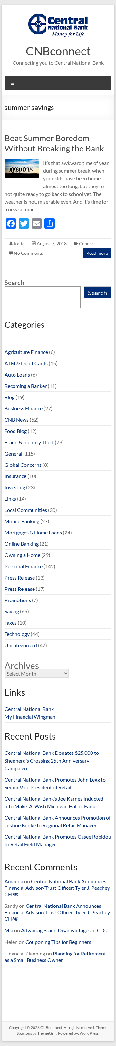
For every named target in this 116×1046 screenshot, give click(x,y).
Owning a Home (22, 555)
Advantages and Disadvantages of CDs (64, 930)
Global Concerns (23, 465)
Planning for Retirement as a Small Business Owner (55, 956)
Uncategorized (21, 645)
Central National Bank (29, 709)
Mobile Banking (22, 521)
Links (10, 498)
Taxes (11, 622)
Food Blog (16, 431)
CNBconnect (58, 51)
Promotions (18, 600)
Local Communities (26, 510)
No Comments (28, 253)
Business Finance (24, 408)
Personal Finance (24, 566)
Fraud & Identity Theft (29, 442)
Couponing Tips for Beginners (58, 942)
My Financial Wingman (30, 717)
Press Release (20, 577)
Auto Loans (17, 374)
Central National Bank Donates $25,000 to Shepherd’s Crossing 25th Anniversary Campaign (52, 760)
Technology (17, 634)
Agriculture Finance (26, 352)
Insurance (15, 476)
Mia (9, 930)
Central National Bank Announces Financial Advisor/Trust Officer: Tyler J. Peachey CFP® (57, 887)
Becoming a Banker (26, 386)
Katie (19, 243)
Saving (12, 611)
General (87, 243)
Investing (15, 487)
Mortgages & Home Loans (33, 532)
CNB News (17, 420)
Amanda (14, 881)
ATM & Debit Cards (26, 363)
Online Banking (22, 544)
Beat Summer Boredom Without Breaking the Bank (54, 143)
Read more (97, 253)
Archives (22, 665)
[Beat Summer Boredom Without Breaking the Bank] (22, 162)
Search (14, 282)
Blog (10, 397)
